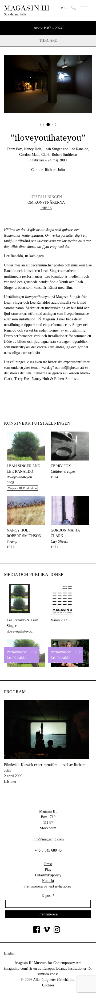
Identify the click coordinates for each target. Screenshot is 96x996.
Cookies (48, 985)
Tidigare (48, 41)
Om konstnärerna (46, 202)
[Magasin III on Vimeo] (46, 932)
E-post (48, 896)
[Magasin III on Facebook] (36, 932)
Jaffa (23, 14)
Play (48, 870)
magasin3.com (16, 968)
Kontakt (48, 881)
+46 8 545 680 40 (48, 850)
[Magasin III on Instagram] (57, 932)
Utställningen (46, 197)
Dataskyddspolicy (48, 875)
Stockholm (11, 14)
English (9, 953)
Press (46, 208)
